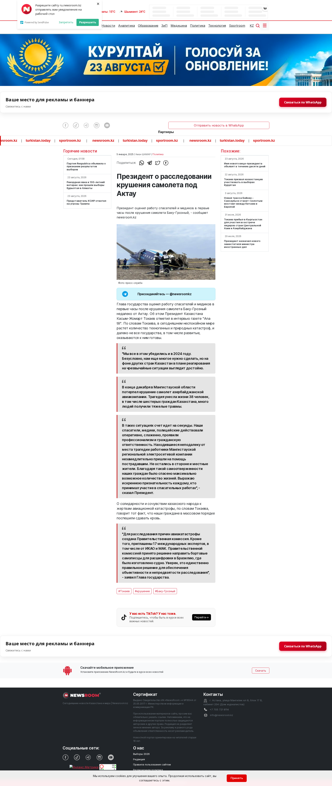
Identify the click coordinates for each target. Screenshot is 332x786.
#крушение (142, 591)
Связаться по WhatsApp (302, 102)
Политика (197, 25)
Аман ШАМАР (143, 154)
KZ (252, 25)
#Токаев (124, 591)
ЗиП (164, 25)
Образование (148, 25)
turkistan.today (19, 140)
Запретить (66, 22)
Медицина (179, 25)
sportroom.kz (51, 140)
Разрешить (87, 22)
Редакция (139, 759)
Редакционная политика (148, 769)
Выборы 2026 (141, 753)
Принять (237, 778)
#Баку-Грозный (165, 591)
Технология (217, 25)
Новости (108, 25)
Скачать (260, 670)
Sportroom (237, 25)
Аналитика (126, 25)
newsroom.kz (85, 140)
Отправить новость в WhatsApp (219, 125)
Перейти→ (201, 617)
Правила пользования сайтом (152, 764)
